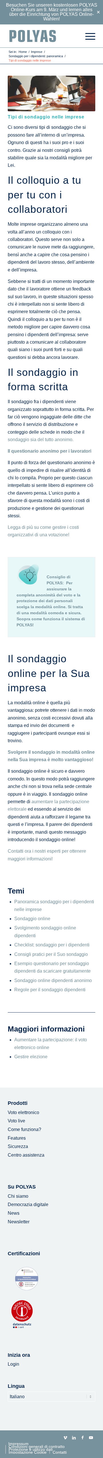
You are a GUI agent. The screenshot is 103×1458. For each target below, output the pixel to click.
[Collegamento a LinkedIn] (74, 1437)
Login (13, 1364)
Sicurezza (18, 1146)
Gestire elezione (30, 1056)
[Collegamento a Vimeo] (65, 1437)
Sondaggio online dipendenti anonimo (53, 980)
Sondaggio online (32, 918)
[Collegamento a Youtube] (91, 1437)
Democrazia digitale (28, 1204)
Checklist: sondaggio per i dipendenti (52, 944)
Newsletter (18, 1221)
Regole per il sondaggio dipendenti (50, 989)
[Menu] (87, 35)
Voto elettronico (23, 1112)
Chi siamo (18, 1196)
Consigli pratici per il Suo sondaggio (51, 954)
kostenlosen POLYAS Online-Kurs (54, 7)
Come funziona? (24, 1129)
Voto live (16, 1120)
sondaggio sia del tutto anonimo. (41, 439)
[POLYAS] (43, 35)
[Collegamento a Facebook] (82, 1437)
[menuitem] (87, 35)
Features (17, 1138)
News (13, 1213)
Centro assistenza (26, 1155)
